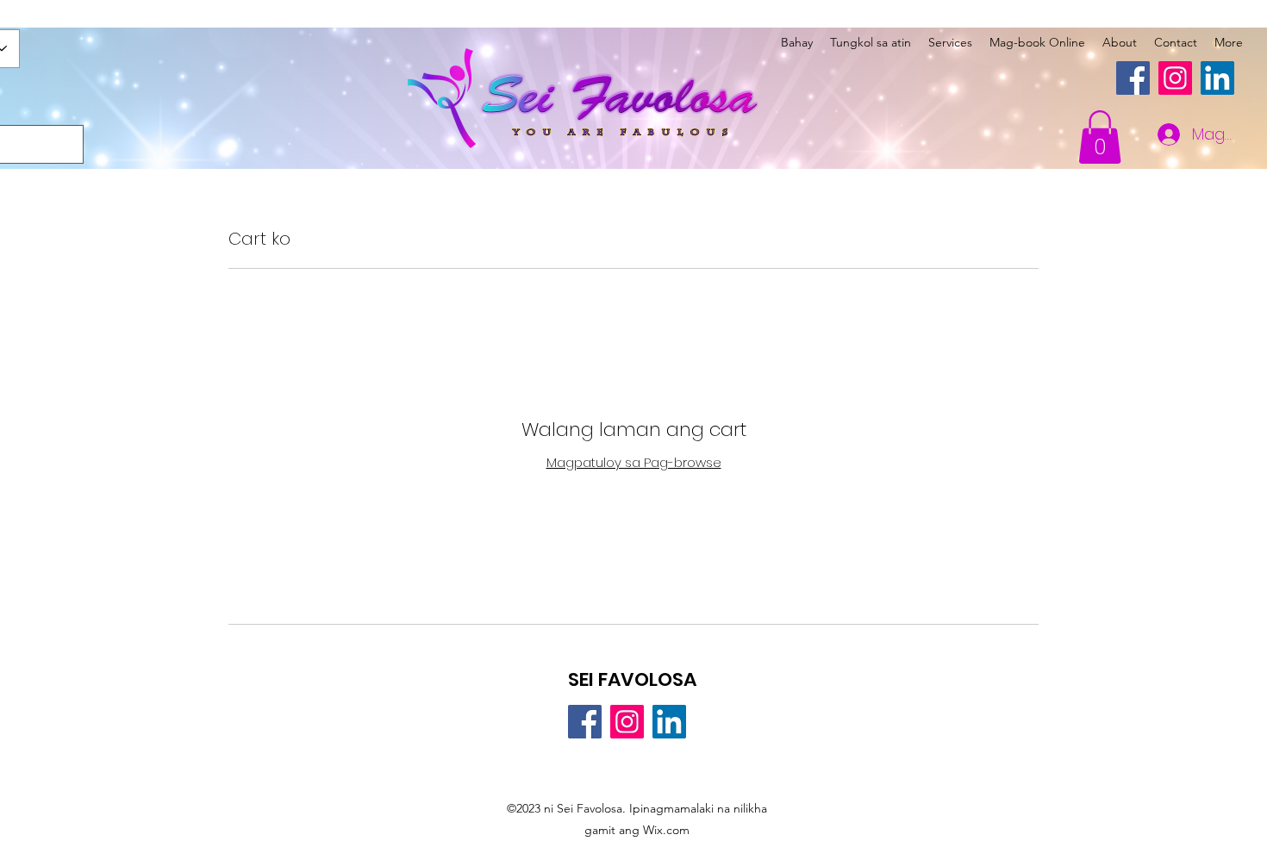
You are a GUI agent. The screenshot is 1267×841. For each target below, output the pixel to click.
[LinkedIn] (1217, 78)
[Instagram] (1175, 78)
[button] (1099, 137)
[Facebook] (1133, 78)
